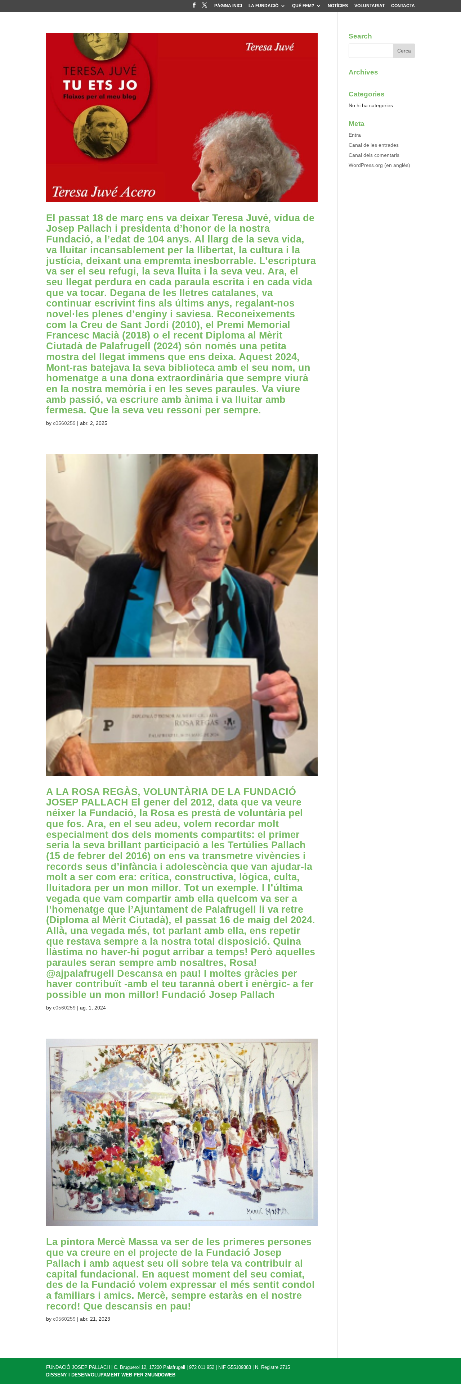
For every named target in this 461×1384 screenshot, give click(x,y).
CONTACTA (403, 6)
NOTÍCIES (338, 6)
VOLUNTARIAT (369, 6)
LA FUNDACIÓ (263, 6)
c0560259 (64, 423)
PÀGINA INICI (228, 6)
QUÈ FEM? (303, 6)
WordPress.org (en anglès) (379, 165)
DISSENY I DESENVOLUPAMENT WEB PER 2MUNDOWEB (110, 1375)
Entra (355, 135)
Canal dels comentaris (374, 155)
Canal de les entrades (374, 145)
